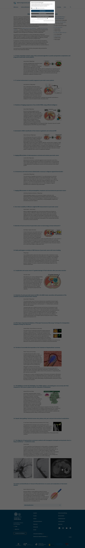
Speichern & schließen (42, 13)
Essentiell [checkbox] (33, 8)
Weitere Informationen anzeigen (42, 18)
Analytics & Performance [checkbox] (40, 8)
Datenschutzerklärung (50, 20)
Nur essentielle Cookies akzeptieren (42, 16)
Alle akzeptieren (42, 10)
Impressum (45, 20)
